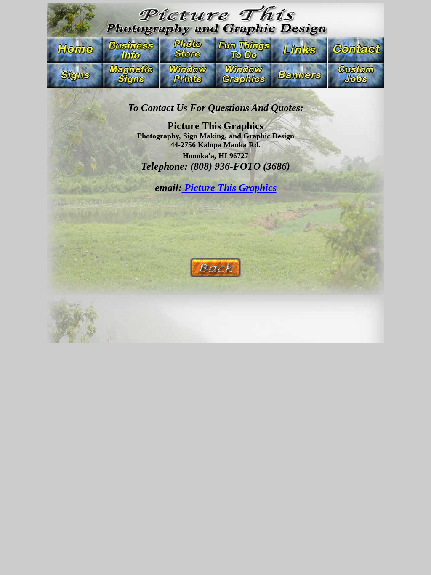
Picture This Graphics (229, 187)
